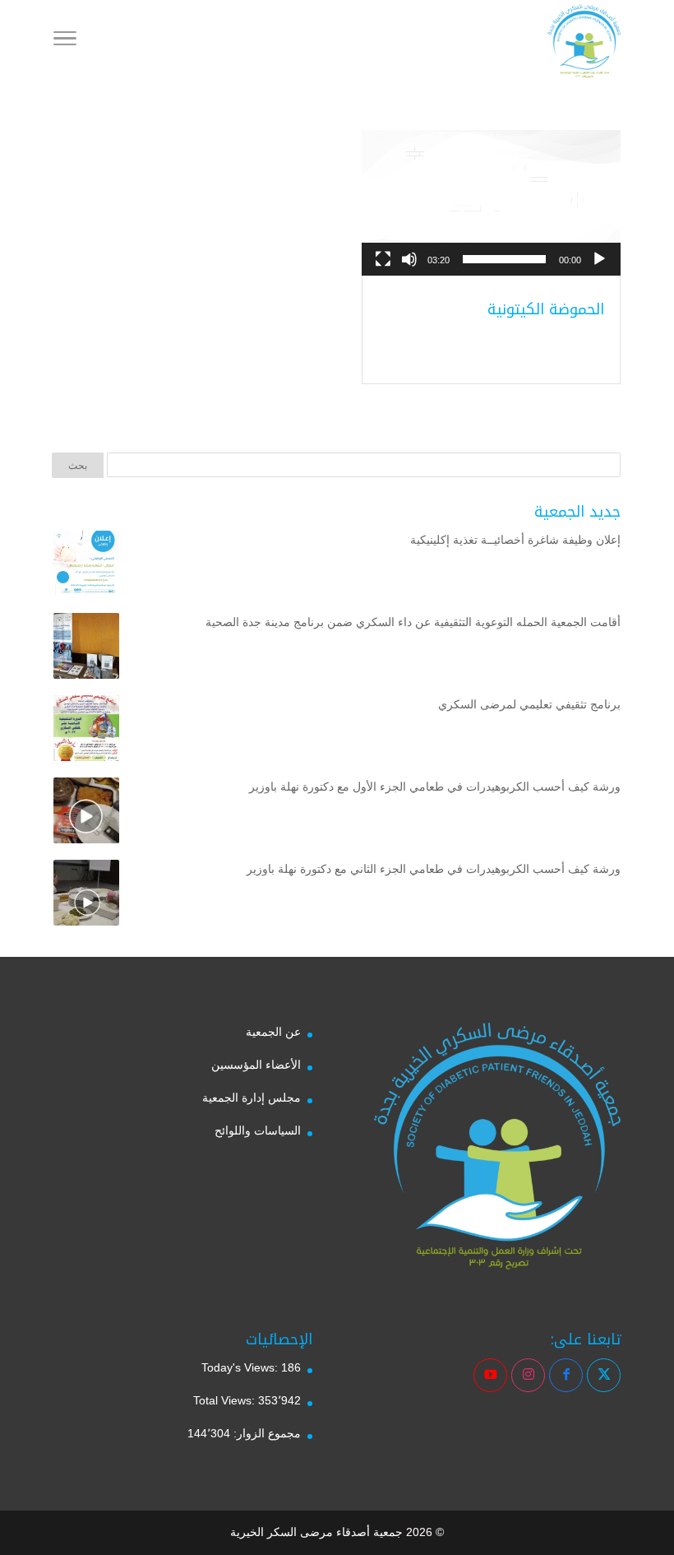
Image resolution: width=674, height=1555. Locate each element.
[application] (491, 203)
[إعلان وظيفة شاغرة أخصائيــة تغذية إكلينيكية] (86, 567)
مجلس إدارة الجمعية (251, 1097)
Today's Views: (241, 1367)
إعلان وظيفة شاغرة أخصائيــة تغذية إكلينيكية (515, 539)
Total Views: (225, 1400)
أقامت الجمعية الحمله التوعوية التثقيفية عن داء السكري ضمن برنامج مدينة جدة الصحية (413, 622)
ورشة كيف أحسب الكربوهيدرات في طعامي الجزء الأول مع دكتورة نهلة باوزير (435, 786)
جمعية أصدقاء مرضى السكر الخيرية (316, 1532)
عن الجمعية (273, 1031)
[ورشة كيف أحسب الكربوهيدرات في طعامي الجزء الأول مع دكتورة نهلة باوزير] (86, 814)
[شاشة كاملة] (383, 259)
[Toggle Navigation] (64, 41)
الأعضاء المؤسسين (256, 1064)
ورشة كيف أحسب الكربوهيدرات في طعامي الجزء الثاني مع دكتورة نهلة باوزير (434, 868)
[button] (491, 203)
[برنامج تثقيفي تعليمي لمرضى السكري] (86, 731)
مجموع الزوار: (265, 1433)
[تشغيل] (599, 259)
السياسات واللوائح (258, 1130)
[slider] (504, 259)
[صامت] (409, 259)
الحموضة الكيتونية (545, 309)
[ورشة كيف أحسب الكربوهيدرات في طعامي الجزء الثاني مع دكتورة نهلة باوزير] (86, 896)
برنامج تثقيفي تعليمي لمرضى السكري (529, 704)
